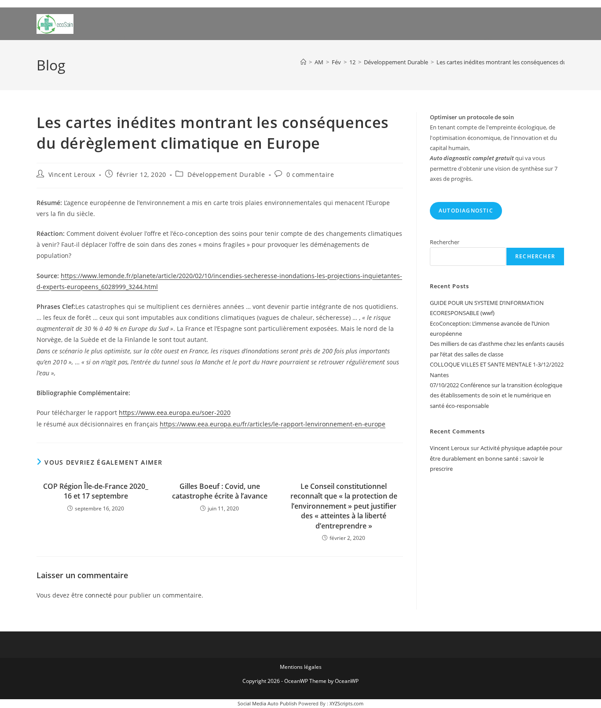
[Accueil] (303, 62)
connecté (98, 595)
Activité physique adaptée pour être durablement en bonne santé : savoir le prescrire (496, 458)
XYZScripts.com (346, 703)
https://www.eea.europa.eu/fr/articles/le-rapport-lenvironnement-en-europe (272, 424)
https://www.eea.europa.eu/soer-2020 (175, 412)
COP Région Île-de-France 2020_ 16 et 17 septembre (95, 491)
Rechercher (444, 242)
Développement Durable (226, 174)
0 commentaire (310, 174)
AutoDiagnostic (466, 210)
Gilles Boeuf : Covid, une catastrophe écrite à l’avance (220, 491)
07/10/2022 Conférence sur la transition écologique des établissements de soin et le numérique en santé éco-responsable (496, 395)
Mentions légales (301, 667)
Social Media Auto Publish (267, 703)
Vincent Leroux (71, 174)
